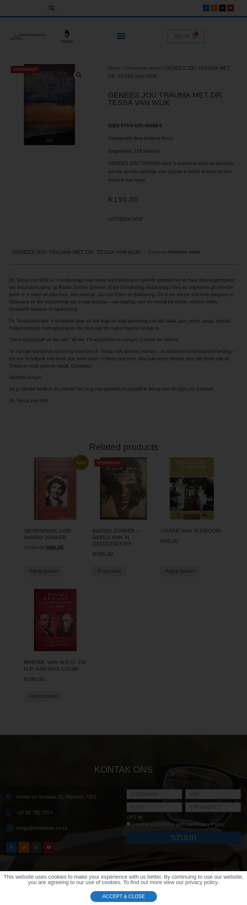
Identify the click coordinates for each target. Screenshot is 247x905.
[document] (123, 452)
